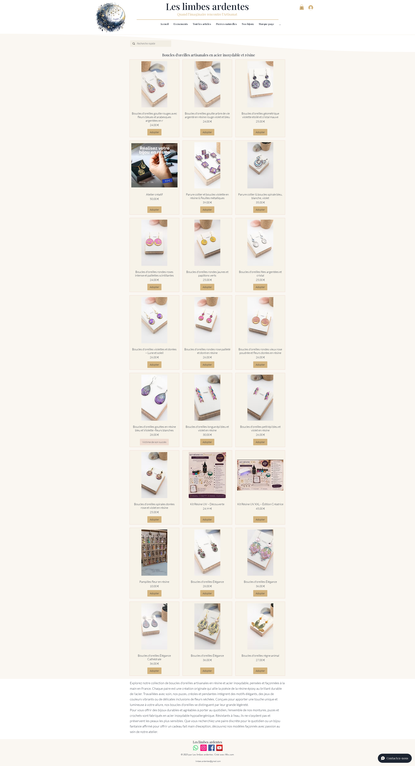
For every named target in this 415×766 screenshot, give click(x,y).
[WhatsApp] (195, 748)
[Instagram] (203, 748)
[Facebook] (211, 748)
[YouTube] (219, 748)
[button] (301, 7)
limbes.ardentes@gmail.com (208, 761)
